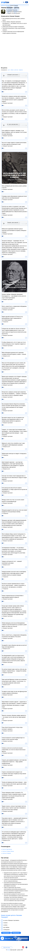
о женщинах (6, 929)
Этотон (8, 949)
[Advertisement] (14, 50)
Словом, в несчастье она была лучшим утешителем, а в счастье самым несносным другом (13, 749)
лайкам (12, 69)
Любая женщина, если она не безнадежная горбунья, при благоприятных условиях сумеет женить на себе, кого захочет (14, 624)
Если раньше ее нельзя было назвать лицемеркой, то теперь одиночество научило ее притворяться (14, 489)
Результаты (16, 933)
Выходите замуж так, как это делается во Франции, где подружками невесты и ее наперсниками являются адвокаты (13, 419)
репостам (16, 69)
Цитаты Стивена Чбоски (8, 851)
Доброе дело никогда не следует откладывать (14, 453)
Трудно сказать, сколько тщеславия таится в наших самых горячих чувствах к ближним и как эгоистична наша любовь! (14, 807)
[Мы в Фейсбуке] (26, 947)
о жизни (5, 922)
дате (9, 69)
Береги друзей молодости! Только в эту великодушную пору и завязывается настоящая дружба (12, 318)
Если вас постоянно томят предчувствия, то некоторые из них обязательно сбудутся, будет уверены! (14, 477)
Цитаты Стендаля (6, 853)
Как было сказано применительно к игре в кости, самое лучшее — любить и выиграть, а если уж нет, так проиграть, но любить (14, 585)
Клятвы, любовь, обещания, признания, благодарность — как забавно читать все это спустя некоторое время (14, 296)
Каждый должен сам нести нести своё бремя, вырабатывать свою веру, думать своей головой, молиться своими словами (14, 573)
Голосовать (6, 933)
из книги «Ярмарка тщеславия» (11, 920)
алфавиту (21, 69)
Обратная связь (6, 947)
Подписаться (23, 938)
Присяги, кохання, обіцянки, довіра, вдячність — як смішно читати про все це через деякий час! (14, 717)
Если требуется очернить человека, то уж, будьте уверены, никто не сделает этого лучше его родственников (14, 132)
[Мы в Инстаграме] (23, 947)
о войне (5, 925)
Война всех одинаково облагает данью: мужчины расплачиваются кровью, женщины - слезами (14, 230)
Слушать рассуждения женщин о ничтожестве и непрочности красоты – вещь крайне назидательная (14, 761)
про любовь (6, 927)
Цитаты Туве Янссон (7, 849)
